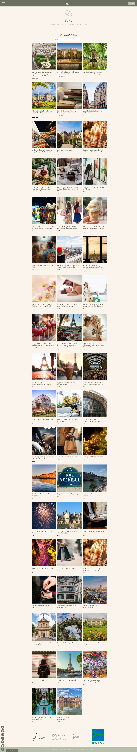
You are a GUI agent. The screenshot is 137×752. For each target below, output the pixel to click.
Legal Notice (76, 736)
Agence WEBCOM (89, 749)
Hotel (66, 34)
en (3, 727)
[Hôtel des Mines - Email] (2, 734)
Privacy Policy (76, 737)
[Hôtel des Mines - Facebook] (2, 749)
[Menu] (3, 3)
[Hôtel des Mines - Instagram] (2, 745)
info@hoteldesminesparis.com (59, 739)
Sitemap (75, 734)
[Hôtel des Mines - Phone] (2, 730)
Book (132, 3)
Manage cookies (77, 738)
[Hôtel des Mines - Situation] (2, 741)
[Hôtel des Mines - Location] (2, 738)
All (60, 34)
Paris (74, 34)
